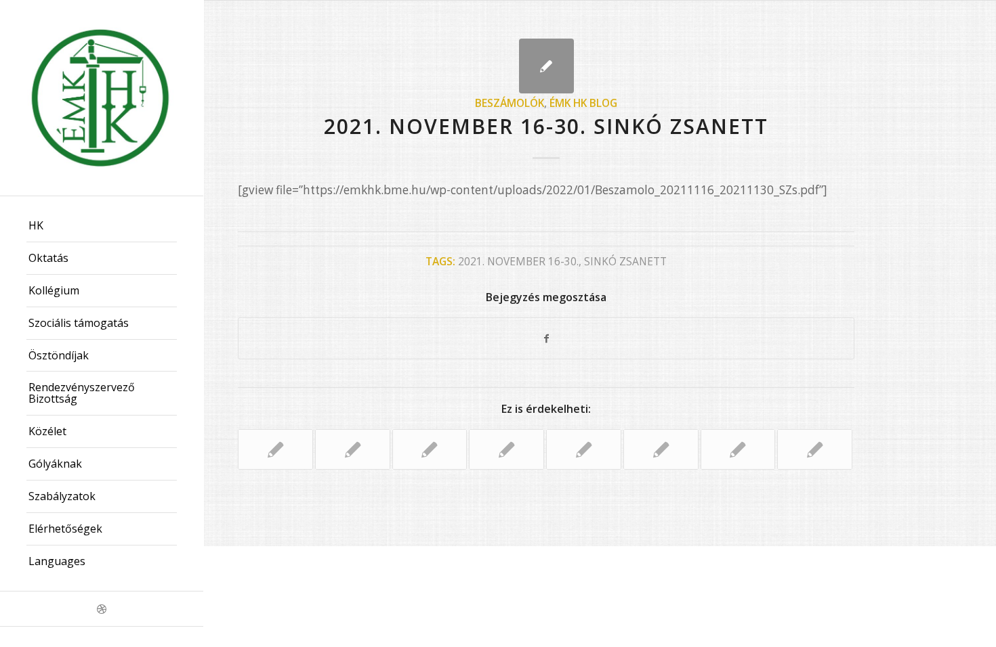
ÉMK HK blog (583, 102)
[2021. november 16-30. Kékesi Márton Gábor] (583, 449)
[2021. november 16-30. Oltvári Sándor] (275, 449)
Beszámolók (509, 102)
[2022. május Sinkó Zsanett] (430, 449)
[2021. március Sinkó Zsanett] (814, 449)
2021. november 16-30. (518, 261)
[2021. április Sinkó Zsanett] (738, 449)
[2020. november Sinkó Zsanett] (661, 449)
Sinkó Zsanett (625, 261)
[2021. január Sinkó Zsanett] (352, 449)
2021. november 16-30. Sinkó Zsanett (546, 126)
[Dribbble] (101, 609)
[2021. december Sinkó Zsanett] (506, 449)
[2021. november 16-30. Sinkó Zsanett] (546, 66)
